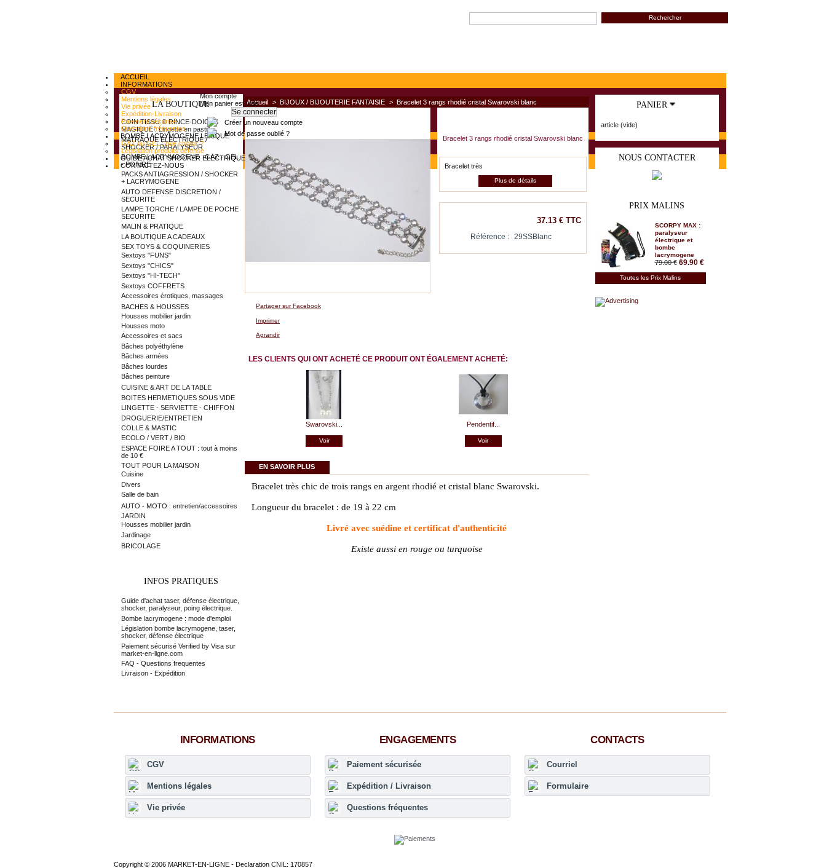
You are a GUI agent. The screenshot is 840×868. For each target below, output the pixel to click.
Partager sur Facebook (288, 305)
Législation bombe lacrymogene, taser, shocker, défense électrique (178, 632)
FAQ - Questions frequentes (163, 663)
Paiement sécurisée (384, 764)
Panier (651, 104)
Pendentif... (483, 424)
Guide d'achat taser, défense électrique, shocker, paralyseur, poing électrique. (180, 604)
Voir (324, 440)
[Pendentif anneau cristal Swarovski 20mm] (483, 416)
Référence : (489, 236)
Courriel (562, 764)
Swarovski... (324, 424)
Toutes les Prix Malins (650, 277)
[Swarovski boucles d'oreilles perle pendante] (324, 416)
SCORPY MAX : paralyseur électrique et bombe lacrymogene (677, 240)
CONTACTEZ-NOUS (152, 165)
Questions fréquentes (387, 807)
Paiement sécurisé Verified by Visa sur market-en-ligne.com (178, 649)
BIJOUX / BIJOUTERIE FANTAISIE (332, 102)
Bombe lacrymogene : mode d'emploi (176, 618)
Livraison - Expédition (153, 673)
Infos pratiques (181, 581)
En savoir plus (287, 466)
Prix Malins (656, 205)
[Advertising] (616, 300)
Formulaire (567, 786)
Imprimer (268, 320)
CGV (155, 764)
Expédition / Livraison (389, 786)
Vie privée (166, 807)
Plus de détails (515, 180)
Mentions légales (179, 786)
